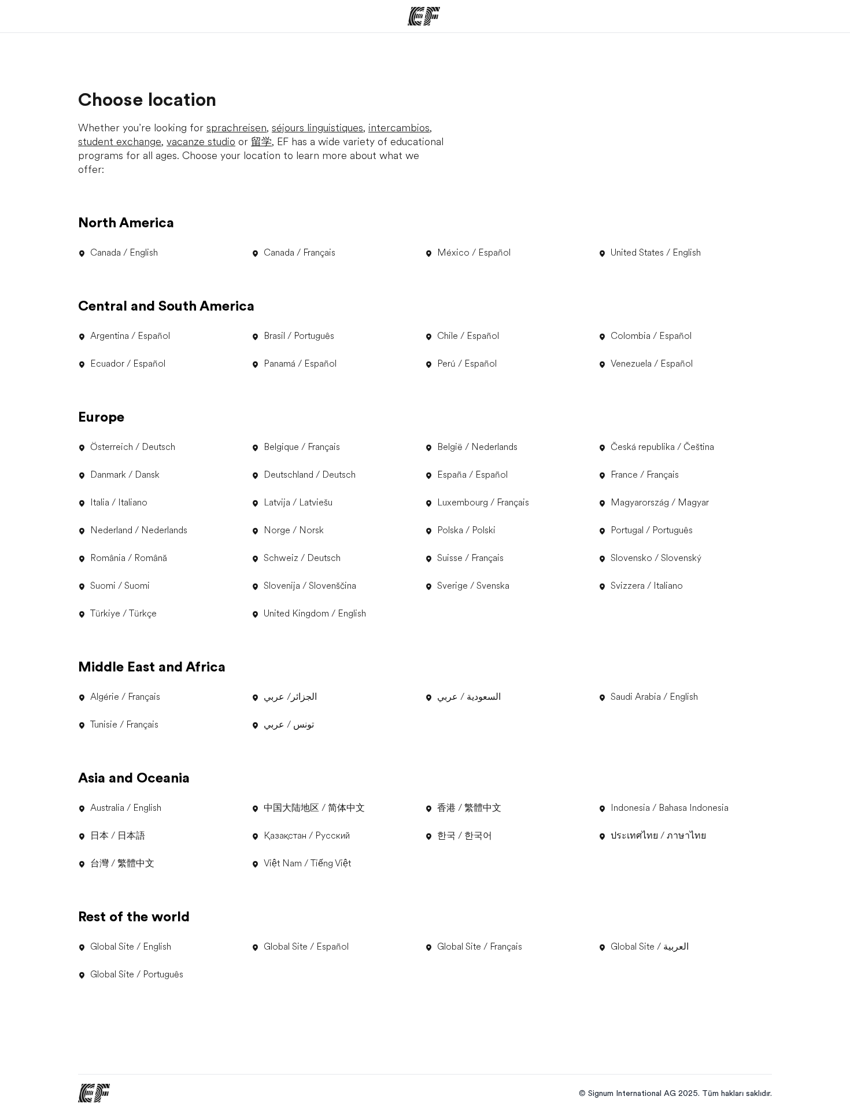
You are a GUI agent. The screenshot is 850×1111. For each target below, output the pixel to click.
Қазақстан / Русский (307, 836)
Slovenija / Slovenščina (310, 586)
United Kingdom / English (315, 613)
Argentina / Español (130, 336)
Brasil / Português (299, 336)
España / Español (472, 475)
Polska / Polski (466, 530)
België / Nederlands (477, 447)
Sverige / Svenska (473, 586)
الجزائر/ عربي (290, 697)
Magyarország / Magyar (660, 502)
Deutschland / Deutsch (310, 475)
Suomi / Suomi (120, 586)
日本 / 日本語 (117, 836)
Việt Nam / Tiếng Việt (307, 863)
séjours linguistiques (317, 128)
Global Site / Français (479, 947)
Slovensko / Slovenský (656, 558)
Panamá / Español (300, 364)
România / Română (128, 558)
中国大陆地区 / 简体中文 (314, 808)
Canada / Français (299, 253)
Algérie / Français (125, 697)
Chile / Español (468, 336)
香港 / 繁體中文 (469, 808)
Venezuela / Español (652, 364)
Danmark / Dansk (125, 475)
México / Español (474, 253)
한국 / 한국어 (464, 836)
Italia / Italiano (118, 502)
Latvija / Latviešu (298, 502)
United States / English (656, 253)
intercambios (399, 128)
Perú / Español (467, 364)
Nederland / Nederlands (138, 530)
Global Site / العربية (650, 947)
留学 (261, 141)
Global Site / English (130, 947)
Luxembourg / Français (483, 502)
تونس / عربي (289, 724)
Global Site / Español (306, 947)
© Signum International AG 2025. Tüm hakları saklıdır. (675, 1093)
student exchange (119, 141)
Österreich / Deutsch (132, 447)
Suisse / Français (470, 558)
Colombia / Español (651, 336)
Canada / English (124, 253)
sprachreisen (236, 128)
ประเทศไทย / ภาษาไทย (658, 836)
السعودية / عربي (469, 697)
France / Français (645, 475)
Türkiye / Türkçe (123, 613)
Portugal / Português (652, 530)
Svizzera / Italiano (647, 586)
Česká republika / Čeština (662, 447)
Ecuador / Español (127, 364)
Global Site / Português (136, 974)
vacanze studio (201, 141)
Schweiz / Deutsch (302, 558)
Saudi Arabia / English (654, 697)
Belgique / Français (302, 447)
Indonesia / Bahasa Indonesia (670, 808)
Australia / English (125, 808)
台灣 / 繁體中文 (122, 863)
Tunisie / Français (124, 724)
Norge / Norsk (294, 530)
